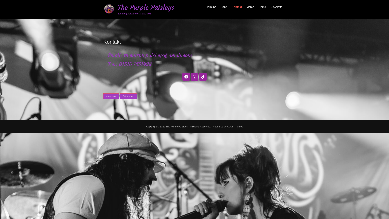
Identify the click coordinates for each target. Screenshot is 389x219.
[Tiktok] (203, 77)
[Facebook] (186, 77)
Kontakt (237, 7)
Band (224, 7)
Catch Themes (235, 126)
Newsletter (276, 7)
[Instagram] (194, 77)
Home (262, 7)
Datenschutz (129, 96)
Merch (250, 7)
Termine (211, 7)
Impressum (111, 96)
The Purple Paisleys (146, 7)
